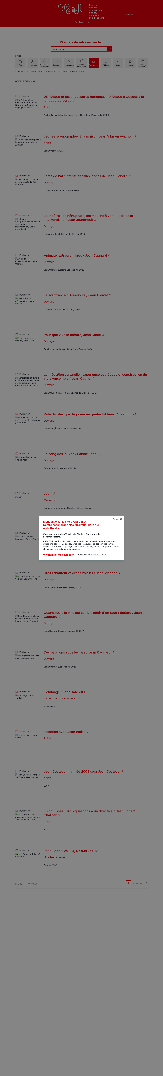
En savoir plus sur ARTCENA (92, 554)
